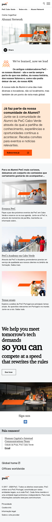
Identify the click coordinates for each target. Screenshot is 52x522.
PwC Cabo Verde (8, 9)
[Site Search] (44, 3)
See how (8, 372)
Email (7, 448)
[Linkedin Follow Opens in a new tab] (25, 422)
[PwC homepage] (5, 3)
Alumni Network (37, 9)
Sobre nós (23, 9)
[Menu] (48, 4)
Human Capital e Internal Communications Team (19, 440)
